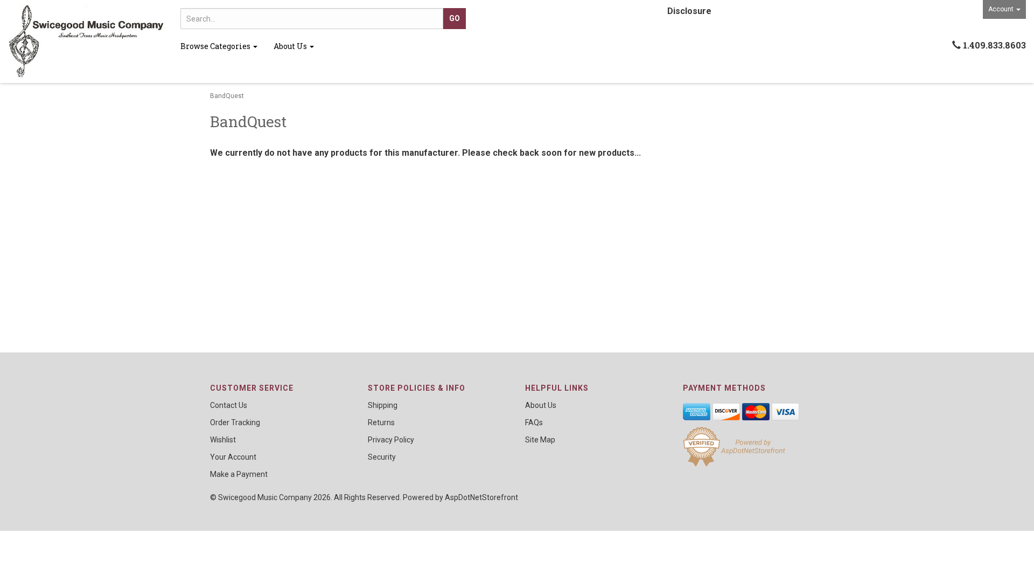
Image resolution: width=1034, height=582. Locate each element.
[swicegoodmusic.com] (86, 41)
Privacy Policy (391, 439)
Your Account (233, 457)
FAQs (534, 422)
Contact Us (228, 405)
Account (1001, 9)
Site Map (540, 439)
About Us (291, 46)
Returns (381, 422)
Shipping (382, 405)
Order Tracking (235, 422)
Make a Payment (239, 474)
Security (382, 457)
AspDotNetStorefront (481, 497)
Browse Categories (216, 46)
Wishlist (223, 439)
